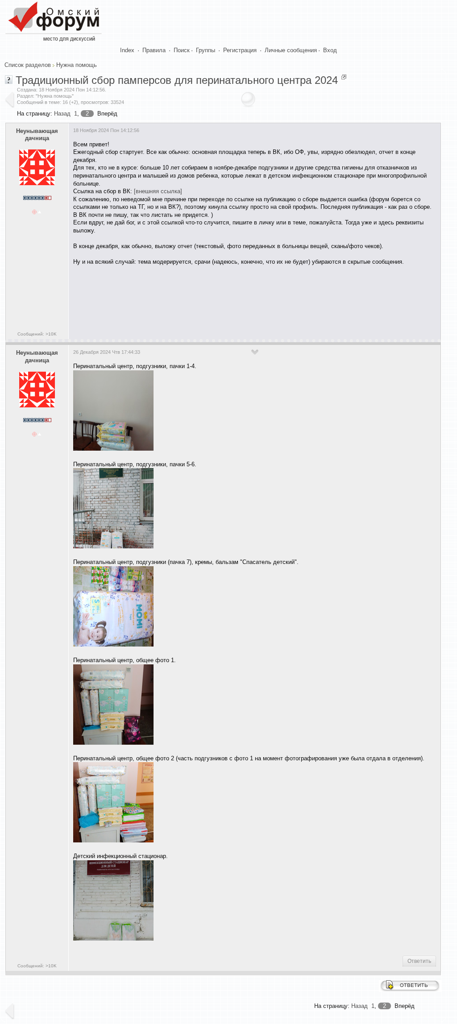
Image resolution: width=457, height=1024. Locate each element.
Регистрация (240, 50)
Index (127, 50)
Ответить (419, 961)
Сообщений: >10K (37, 334)
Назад (62, 113)
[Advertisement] (235, 299)
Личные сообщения (291, 50)
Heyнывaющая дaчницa (37, 135)
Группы (205, 50)
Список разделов (27, 65)
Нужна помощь (76, 65)
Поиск (182, 50)
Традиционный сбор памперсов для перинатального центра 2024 (177, 80)
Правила (154, 50)
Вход (330, 50)
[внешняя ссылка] (158, 191)
